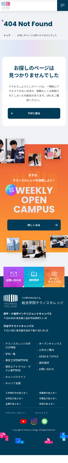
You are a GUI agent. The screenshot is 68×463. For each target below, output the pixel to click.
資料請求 (44, 363)
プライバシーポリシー (15, 412)
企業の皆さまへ (13, 403)
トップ (7, 35)
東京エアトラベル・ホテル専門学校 (18, 368)
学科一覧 (10, 354)
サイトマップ (41, 412)
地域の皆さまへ (47, 403)
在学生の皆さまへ (14, 398)
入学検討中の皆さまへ (17, 392)
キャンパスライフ (15, 377)
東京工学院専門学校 (16, 360)
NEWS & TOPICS (48, 356)
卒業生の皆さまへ (48, 398)
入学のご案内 (46, 350)
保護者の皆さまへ (48, 392)
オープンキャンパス (50, 343)
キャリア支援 (13, 383)
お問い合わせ (46, 369)
